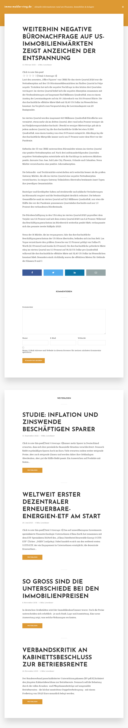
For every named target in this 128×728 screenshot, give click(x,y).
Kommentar (27, 307)
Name (25, 338)
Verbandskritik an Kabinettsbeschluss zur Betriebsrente (57, 658)
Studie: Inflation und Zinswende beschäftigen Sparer (60, 422)
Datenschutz (113, 7)
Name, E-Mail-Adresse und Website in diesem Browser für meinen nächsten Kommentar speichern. (61, 351)
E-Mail (53, 338)
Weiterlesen (32, 470)
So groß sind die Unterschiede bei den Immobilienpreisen (60, 589)
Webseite (82, 338)
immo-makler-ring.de (18, 7)
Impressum (99, 7)
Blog (78, 7)
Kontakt (88, 7)
